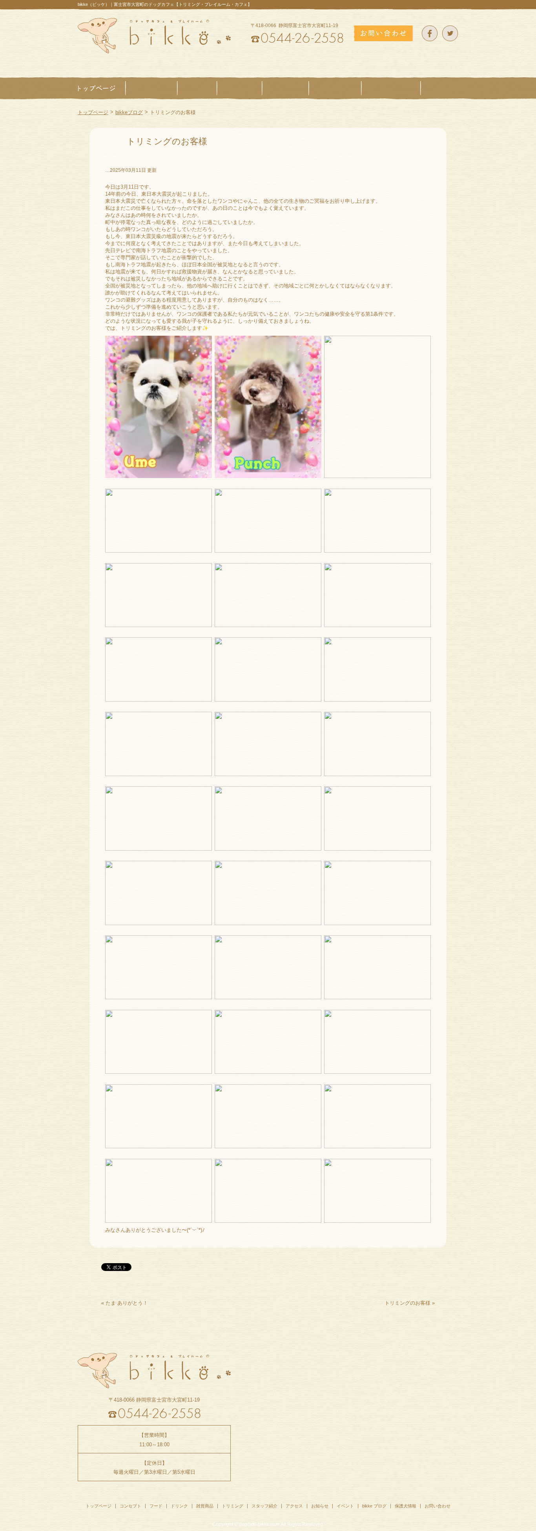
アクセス (294, 1506)
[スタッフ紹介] (391, 88)
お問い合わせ (437, 1506)
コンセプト (130, 1506)
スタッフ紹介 (264, 1506)
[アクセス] (439, 88)
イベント (345, 1506)
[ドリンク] (239, 88)
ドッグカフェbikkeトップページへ (154, 36)
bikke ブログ (374, 1506)
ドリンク (179, 1506)
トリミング (232, 1506)
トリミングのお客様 (407, 1303)
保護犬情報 (405, 1506)
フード (155, 1506)
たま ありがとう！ (127, 1303)
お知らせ (319, 1506)
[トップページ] (101, 88)
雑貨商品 (204, 1506)
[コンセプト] (151, 88)
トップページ (93, 112)
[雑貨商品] (285, 88)
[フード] (197, 88)
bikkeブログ (129, 112)
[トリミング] (335, 88)
